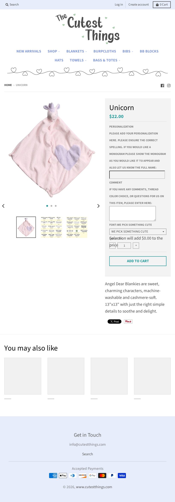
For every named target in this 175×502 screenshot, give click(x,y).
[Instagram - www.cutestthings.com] (169, 85)
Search (87, 454)
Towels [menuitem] (77, 60)
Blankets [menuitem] (75, 51)
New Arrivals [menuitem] (28, 51)
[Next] (98, 206)
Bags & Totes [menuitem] (105, 60)
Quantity (115, 239)
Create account (138, 4)
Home (8, 85)
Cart (164, 4)
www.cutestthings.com (94, 487)
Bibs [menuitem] (126, 51)
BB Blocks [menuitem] (149, 51)
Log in (119, 4)
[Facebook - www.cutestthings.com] (162, 85)
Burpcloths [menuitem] (104, 51)
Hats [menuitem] (59, 60)
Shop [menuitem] (52, 51)
